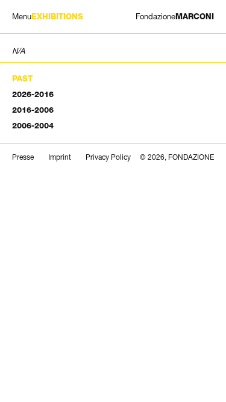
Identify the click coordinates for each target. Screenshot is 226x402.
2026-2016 (33, 94)
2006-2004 (33, 126)
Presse (23, 157)
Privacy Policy (108, 157)
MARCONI (175, 16)
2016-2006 (33, 110)
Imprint (59, 157)
